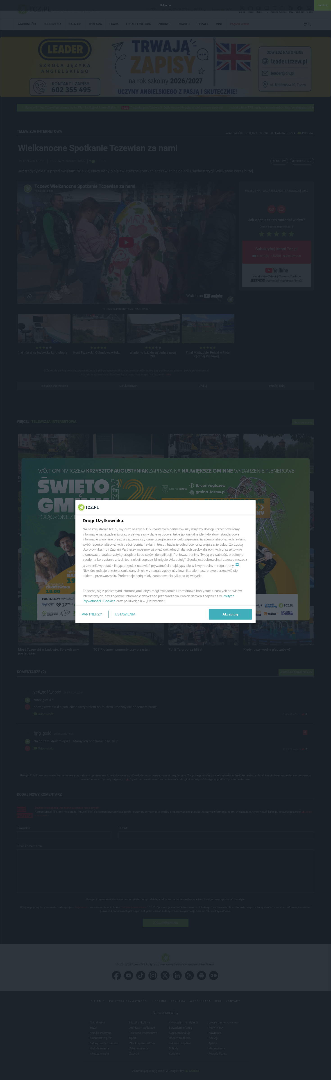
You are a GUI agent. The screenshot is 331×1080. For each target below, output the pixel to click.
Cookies (109, 601)
